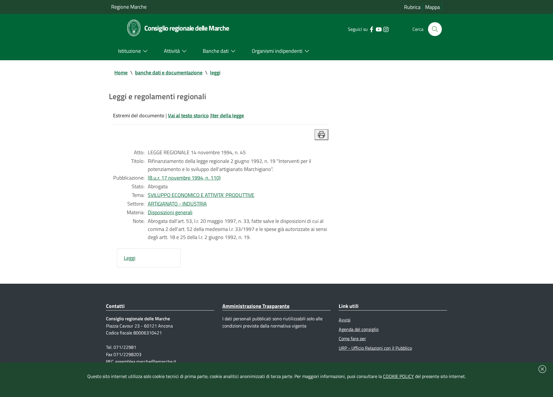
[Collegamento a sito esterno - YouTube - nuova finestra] (378, 28)
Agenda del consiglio (358, 329)
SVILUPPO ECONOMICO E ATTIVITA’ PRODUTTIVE (201, 195)
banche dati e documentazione (168, 72)
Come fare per (352, 338)
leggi (215, 72)
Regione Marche (129, 7)
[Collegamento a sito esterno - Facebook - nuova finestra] (371, 28)
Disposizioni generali (170, 212)
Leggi (129, 258)
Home (121, 72)
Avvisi (345, 319)
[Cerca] (435, 29)
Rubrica (412, 7)
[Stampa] (321, 134)
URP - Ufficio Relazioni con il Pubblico (375, 348)
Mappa (432, 7)
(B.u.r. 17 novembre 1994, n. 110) (184, 178)
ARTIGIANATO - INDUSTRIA (177, 204)
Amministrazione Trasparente (255, 306)
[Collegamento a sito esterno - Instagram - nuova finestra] (385, 28)
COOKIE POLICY (398, 376)
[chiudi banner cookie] (542, 369)
